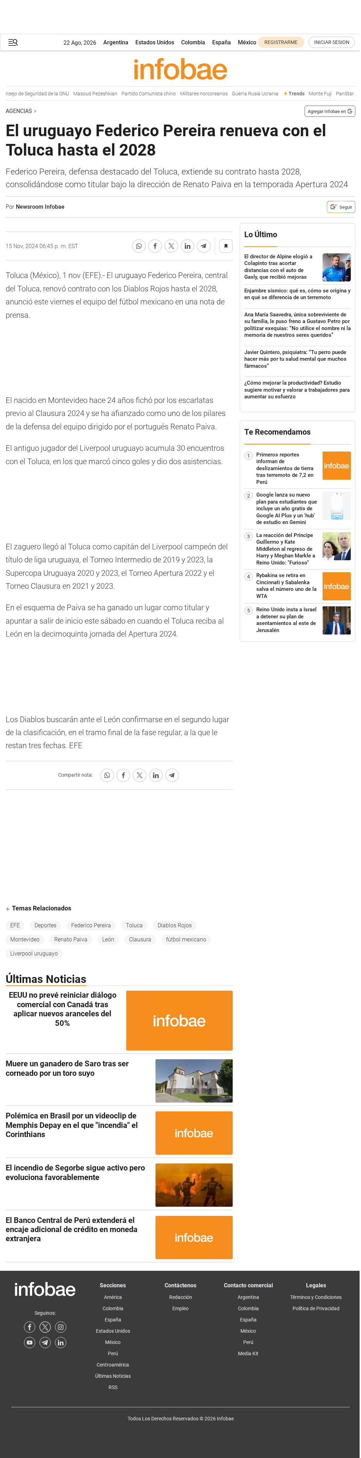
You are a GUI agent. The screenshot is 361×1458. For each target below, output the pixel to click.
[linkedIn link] (60, 1342)
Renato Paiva (70, 939)
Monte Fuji (311, 93)
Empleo (180, 1308)
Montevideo (24, 939)
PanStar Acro (342, 93)
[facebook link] (29, 1327)
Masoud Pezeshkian (87, 93)
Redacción (180, 1297)
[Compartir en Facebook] (155, 246)
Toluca (134, 925)
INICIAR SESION (331, 42)
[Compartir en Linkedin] (187, 246)
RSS (113, 1387)
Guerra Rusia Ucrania (247, 93)
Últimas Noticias (113, 1376)
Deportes (45, 925)
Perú (113, 1353)
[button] (13, 42)
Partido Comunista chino (140, 93)
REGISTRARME (281, 42)
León (108, 939)
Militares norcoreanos (195, 93)
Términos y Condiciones (316, 1297)
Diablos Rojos (175, 925)
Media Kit (248, 1353)
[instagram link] (60, 1327)
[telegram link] (45, 1342)
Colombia (193, 42)
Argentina (115, 42)
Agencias (19, 111)
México (247, 42)
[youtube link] (29, 1342)
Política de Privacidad (316, 1308)
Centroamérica (113, 1365)
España (221, 42)
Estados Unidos (154, 42)
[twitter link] (45, 1327)
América (113, 1297)
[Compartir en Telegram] (203, 246)
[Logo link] (180, 69)
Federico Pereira (91, 925)
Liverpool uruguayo (34, 953)
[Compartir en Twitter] (171, 246)
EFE (15, 925)
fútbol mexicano (186, 939)
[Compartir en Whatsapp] (139, 246)
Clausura (140, 939)
